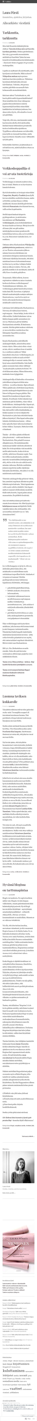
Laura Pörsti (10, 12)
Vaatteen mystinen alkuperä (11, 1292)
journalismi (29, 1361)
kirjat (9, 1364)
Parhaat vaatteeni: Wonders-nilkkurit (13, 1290)
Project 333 (11, 1379)
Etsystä (14, 195)
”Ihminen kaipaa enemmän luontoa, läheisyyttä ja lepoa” (18, 1318)
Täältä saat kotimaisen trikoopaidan (13, 1288)
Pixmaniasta (14, 206)
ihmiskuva (22, 1361)
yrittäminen (14, 1393)
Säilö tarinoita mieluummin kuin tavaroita (15, 1286)
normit (23, 1375)
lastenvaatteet (29, 1371)
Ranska (18, 1379)
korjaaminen (16, 1367)
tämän (18, 1044)
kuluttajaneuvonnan (10, 506)
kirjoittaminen (21, 1364)
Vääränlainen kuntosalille (14, 1308)
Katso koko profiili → (9, 1193)
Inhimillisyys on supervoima (13, 1340)
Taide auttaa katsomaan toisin (20, 1335)
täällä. (11, 765)
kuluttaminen (14, 1371)
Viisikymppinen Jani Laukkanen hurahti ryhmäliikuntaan (16, 1304)
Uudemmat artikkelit (28, 1136)
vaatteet (16, 1388)
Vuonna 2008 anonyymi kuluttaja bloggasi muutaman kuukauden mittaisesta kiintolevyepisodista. (16, 673)
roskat (23, 1379)
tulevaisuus (22, 1385)
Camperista (7, 195)
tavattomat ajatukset (10, 1385)
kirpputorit (7, 1367)
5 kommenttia (27, 686)
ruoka (21, 156)
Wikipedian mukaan (10, 76)
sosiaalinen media (20, 1126)
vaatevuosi (6, 1389)
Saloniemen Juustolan (11, 770)
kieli (11, 156)
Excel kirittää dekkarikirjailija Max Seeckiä (18, 1345)
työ (28, 1384)
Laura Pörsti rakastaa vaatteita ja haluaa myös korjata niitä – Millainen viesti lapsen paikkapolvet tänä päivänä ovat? (18, 1324)
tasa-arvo (23, 1381)
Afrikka (5, 1361)
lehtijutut (16, 156)
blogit (12, 1126)
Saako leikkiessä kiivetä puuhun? (19, 1348)
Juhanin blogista (15, 806)
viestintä (26, 156)
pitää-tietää (13, 686)
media (16, 1376)
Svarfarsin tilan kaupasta (12, 732)
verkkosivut (18, 872)
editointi (15, 1361)
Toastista (22, 195)
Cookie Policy (10, 1411)
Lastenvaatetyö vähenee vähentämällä (14, 1284)
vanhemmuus (27, 1389)
